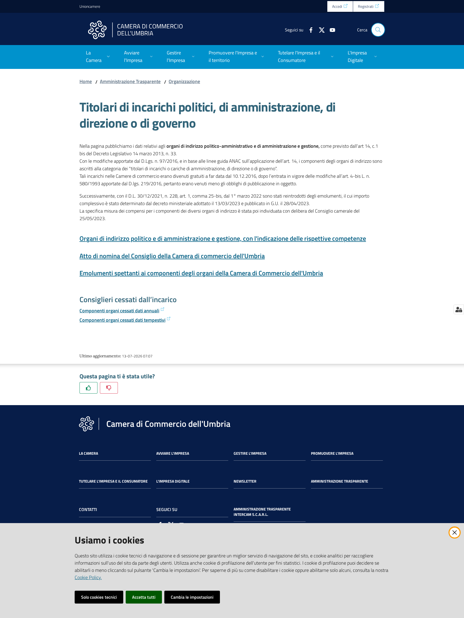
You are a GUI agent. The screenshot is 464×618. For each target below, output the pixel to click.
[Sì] (88, 388)
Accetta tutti (143, 597)
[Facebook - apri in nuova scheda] (308, 29)
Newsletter (245, 481)
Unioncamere (89, 6)
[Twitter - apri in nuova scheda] (319, 29)
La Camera (88, 453)
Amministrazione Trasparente (130, 81)
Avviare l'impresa (172, 453)
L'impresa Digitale (173, 481)
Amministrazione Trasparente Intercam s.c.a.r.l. (262, 511)
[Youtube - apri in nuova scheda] (330, 29)
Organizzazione (184, 81)
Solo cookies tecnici (99, 597)
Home (85, 81)
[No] (109, 388)
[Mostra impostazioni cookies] (459, 309)
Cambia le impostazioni (192, 597)
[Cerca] (378, 29)
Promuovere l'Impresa (332, 453)
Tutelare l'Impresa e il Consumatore (113, 481)
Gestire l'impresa (250, 453)
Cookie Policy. (88, 577)
